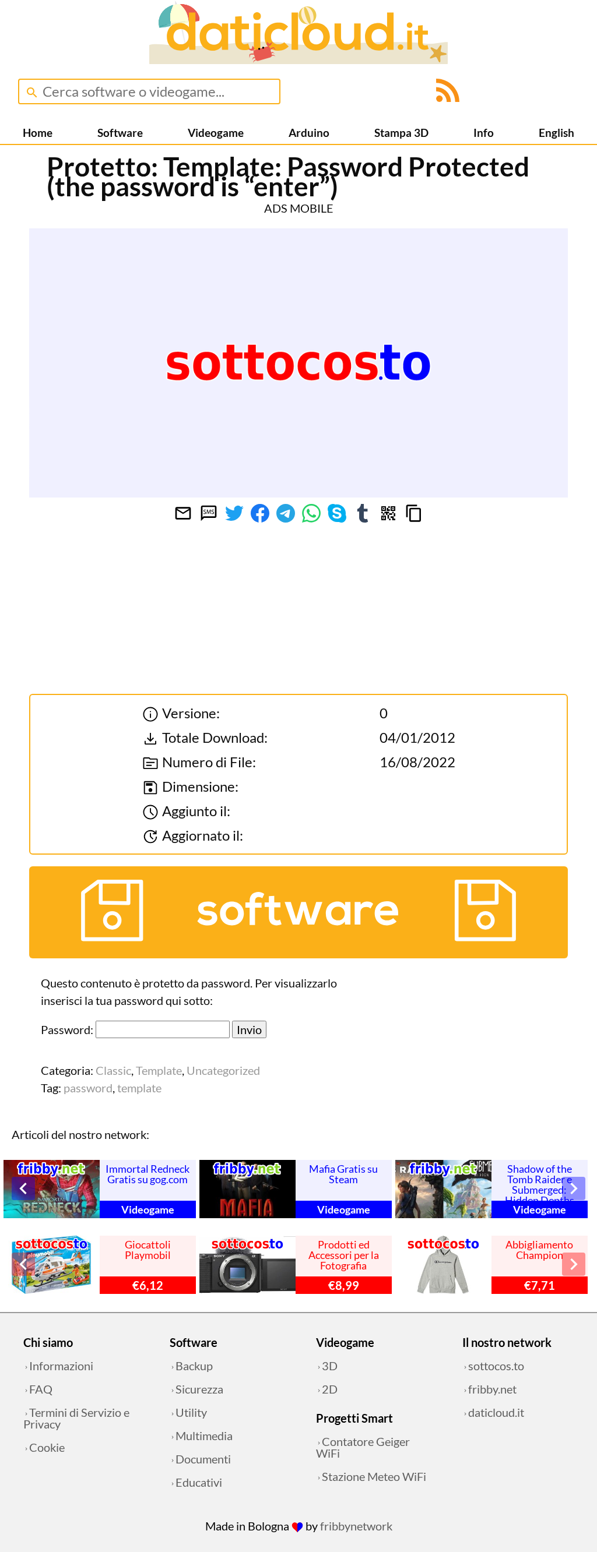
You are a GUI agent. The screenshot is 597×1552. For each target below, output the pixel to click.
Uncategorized (223, 1070)
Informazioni (61, 1366)
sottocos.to (496, 1366)
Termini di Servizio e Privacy (76, 1418)
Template (159, 1070)
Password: (68, 1029)
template (139, 1088)
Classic (113, 1070)
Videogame (216, 132)
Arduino (309, 132)
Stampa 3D (401, 132)
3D (330, 1366)
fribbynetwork (356, 1526)
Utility (191, 1412)
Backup (194, 1366)
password (88, 1088)
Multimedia (204, 1435)
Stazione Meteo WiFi (374, 1476)
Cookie (47, 1447)
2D (330, 1389)
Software (120, 132)
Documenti (203, 1459)
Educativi (198, 1482)
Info (483, 132)
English (556, 132)
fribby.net (492, 1389)
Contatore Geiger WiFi (363, 1447)
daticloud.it (496, 1412)
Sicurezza (199, 1389)
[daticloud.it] (298, 59)
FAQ (40, 1389)
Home (37, 132)
